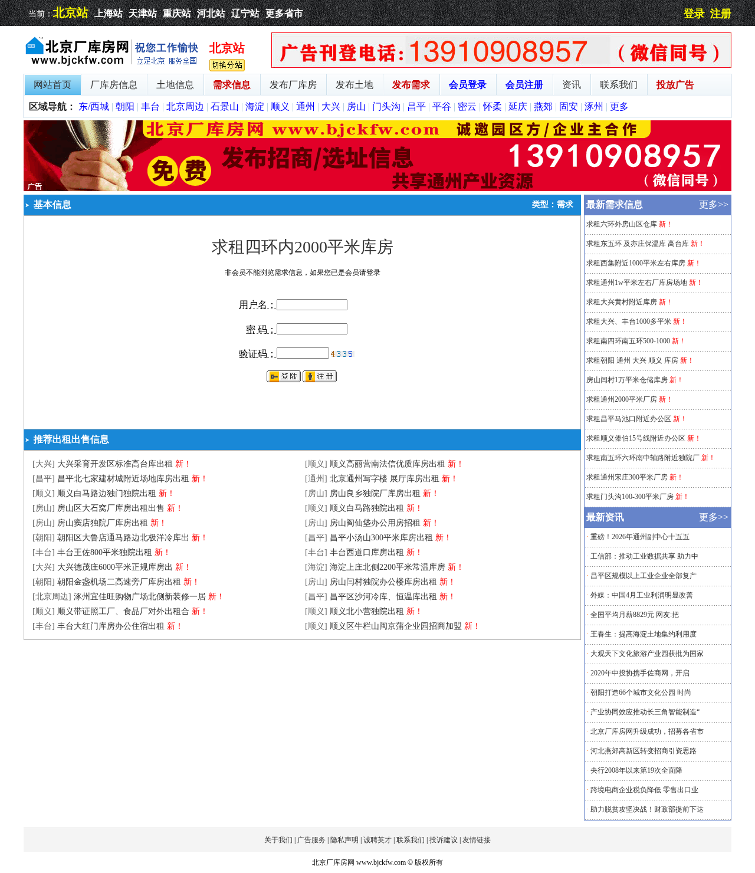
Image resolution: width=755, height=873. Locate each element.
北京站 (70, 12)
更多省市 (284, 13)
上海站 (108, 13)
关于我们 (278, 840)
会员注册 (524, 85)
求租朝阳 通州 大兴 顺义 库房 (632, 360)
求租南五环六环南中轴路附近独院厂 (643, 458)
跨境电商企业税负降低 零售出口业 (644, 790)
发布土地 (354, 85)
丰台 (150, 106)
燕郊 (543, 106)
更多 (619, 106)
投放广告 (675, 85)
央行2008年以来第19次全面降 (636, 770)
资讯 (571, 85)
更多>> (713, 204)
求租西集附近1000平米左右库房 (635, 263)
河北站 (211, 13)
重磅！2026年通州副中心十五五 (640, 537)
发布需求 (411, 85)
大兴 (330, 106)
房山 (356, 106)
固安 (568, 106)
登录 (694, 13)
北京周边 (185, 106)
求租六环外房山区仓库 (621, 224)
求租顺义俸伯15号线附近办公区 (635, 438)
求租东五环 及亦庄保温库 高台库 (637, 243)
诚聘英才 (377, 840)
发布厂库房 (293, 85)
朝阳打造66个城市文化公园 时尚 (640, 692)
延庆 (517, 106)
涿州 (594, 106)
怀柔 (492, 106)
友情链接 (476, 840)
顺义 (280, 106)
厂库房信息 (113, 85)
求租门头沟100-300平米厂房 (630, 497)
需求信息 (232, 85)
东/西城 (93, 106)
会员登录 (468, 85)
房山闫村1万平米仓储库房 (627, 380)
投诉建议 (443, 840)
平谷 (441, 106)
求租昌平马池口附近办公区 (628, 419)
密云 (467, 106)
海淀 (254, 106)
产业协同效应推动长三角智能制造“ (645, 712)
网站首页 (52, 85)
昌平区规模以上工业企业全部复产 (643, 576)
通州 (305, 106)
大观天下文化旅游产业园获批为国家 (647, 653)
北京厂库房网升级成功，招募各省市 (647, 731)
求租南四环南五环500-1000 (628, 341)
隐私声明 (344, 840)
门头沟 (386, 106)
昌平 (416, 106)
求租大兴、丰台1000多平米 (628, 321)
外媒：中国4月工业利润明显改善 (641, 595)
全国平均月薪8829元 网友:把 (634, 615)
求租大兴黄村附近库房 (621, 302)
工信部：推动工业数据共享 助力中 (644, 556)
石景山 (225, 106)
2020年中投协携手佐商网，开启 (640, 673)
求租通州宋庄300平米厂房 (627, 477)
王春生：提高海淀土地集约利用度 (643, 634)
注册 (720, 13)
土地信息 (175, 85)
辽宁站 (245, 13)
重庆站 (177, 13)
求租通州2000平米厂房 (621, 399)
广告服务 (311, 840)
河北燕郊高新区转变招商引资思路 (643, 751)
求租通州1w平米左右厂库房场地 (636, 282)
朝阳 (125, 106)
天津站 (143, 13)
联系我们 (619, 85)
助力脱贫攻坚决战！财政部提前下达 (647, 809)
